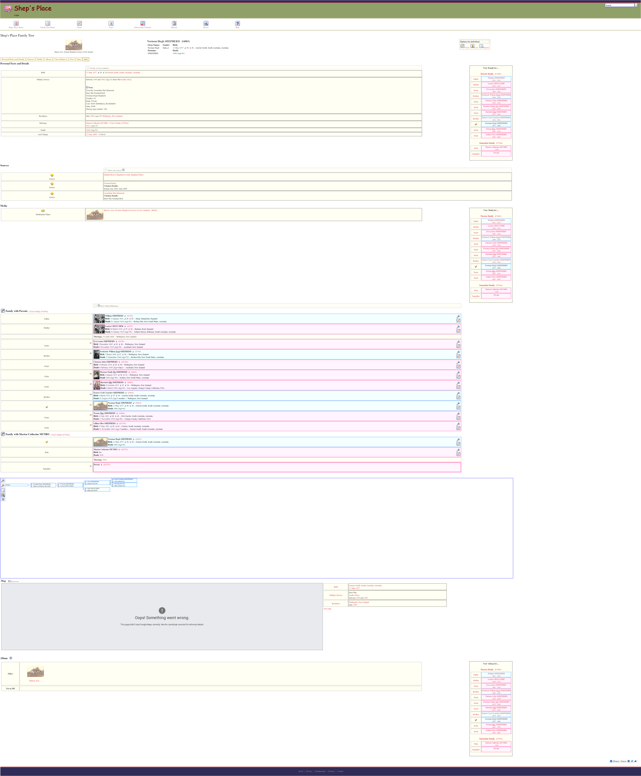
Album (48, 59)
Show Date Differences (109, 306)
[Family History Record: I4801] (458, 378)
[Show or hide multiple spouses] (3, 496)
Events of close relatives (99, 68)
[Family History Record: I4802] (458, 388)
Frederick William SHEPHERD (496, 95)
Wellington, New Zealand (112, 116)
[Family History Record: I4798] (458, 347)
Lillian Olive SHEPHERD (496, 135)
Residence (336, 603)
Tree (72, 59)
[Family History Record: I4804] (458, 398)
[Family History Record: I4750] (458, 322)
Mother (476, 84)
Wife (476, 148)
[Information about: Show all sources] (123, 170)
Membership (320, 771)
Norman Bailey (110, 183)
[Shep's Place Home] (28, 12)
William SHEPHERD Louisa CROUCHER (67, 485)
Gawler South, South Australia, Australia (123, 72)
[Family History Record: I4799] (458, 357)
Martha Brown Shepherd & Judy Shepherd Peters (124, 174)
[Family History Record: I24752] (458, 455)
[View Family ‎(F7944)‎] (60, 434)
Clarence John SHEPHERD (496, 101)
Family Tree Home (48, 27)
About (300, 771)
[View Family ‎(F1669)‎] (38, 311)
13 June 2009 (91, 134)
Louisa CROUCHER (496, 84)
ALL (86, 59)
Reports (174, 27)
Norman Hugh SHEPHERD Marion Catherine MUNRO (42, 485)
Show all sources (115, 170)
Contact (340, 771)
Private (496, 153)
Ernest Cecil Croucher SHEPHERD (496, 118)
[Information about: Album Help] (11, 658)
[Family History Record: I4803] (458, 409)
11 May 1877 (91, 72)
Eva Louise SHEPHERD (496, 90)
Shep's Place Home (16, 27)
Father (476, 79)
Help (237, 27)
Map (79, 59)
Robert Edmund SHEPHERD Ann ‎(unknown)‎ (123, 480)
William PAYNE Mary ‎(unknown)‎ (119, 485)
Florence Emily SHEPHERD (496, 107)
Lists (111, 27)
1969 (88, 130)
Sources (30, 59)
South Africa (126, 79)
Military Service (336, 595)
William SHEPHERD (496, 78)
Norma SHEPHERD (496, 129)
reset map (327, 608)
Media (39, 59)
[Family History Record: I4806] (458, 419)
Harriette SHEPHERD (496, 112)
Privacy (309, 771)
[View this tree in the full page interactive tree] (3, 491)
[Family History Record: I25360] (458, 368)
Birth (336, 586)
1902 (103, 79)
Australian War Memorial (114, 193)
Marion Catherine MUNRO (97, 123)
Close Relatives (60, 59)
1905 (92, 116)
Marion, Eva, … (35, 680)
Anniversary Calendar (142, 27)
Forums (331, 771)
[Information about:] (98, 306)
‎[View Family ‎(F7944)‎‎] (119, 123)
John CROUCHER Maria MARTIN (93, 489)
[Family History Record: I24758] (458, 429)
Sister (476, 90)
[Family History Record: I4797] (458, 332)
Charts (79, 27)
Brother (476, 96)
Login (16, 15)
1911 (88, 125)
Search (205, 27)
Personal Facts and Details (13, 59)
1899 (95, 79)
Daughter (476, 153)
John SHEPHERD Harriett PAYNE (93, 483)
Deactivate (14, 581)
